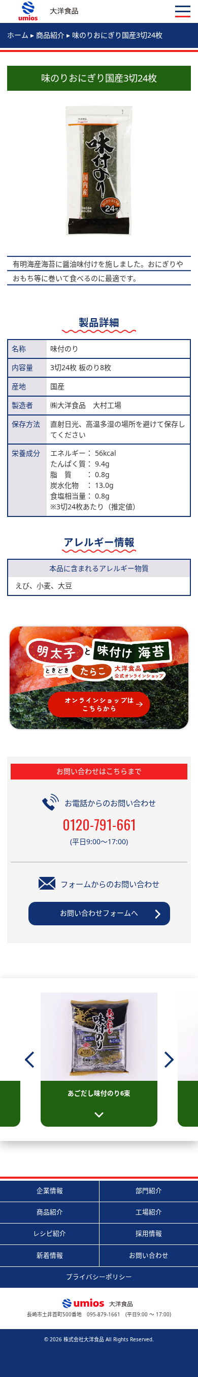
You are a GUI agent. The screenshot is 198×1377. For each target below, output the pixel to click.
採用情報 (149, 1233)
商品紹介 (50, 1212)
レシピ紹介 (49, 1233)
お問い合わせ (149, 1255)
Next (170, 1060)
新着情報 (50, 1255)
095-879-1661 (103, 1314)
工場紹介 (149, 1212)
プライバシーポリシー (99, 1276)
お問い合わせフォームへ (99, 913)
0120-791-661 (99, 824)
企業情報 (50, 1190)
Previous (37, 1060)
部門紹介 (149, 1190)
